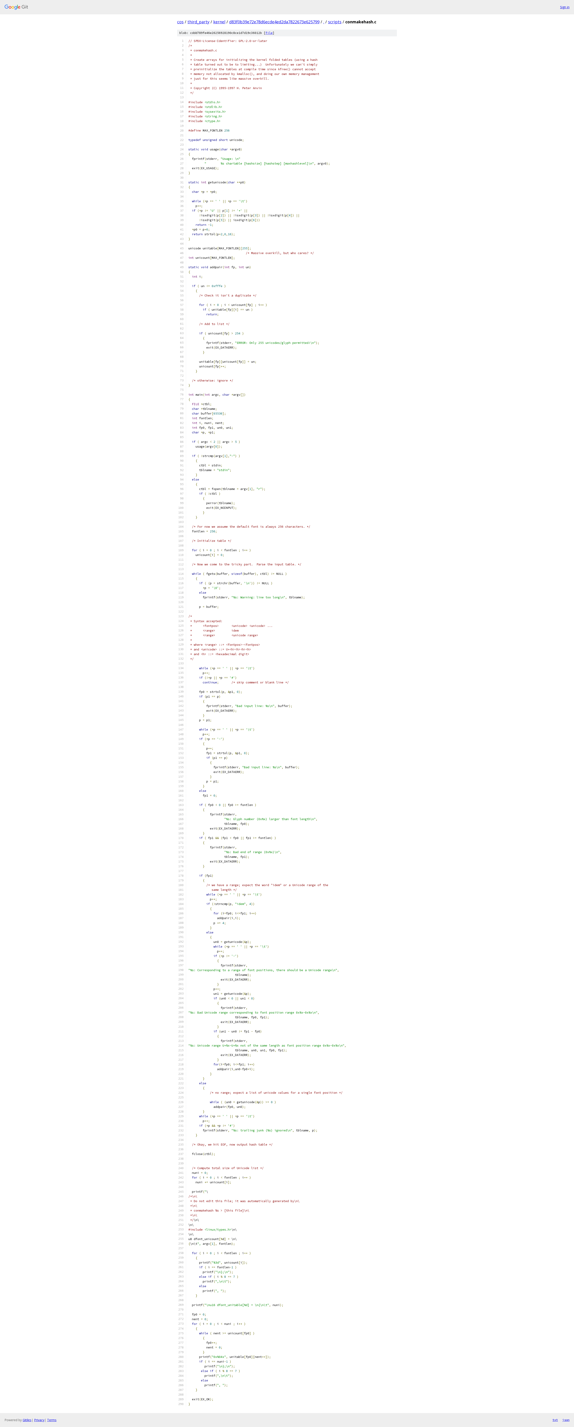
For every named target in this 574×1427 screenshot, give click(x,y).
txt (555, 1420)
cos (180, 21)
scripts (334, 21)
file (269, 33)
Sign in (565, 7)
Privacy (39, 1420)
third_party (198, 21)
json (566, 1420)
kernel (219, 21)
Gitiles (27, 1420)
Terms (52, 1420)
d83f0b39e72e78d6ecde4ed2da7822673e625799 (274, 21)
